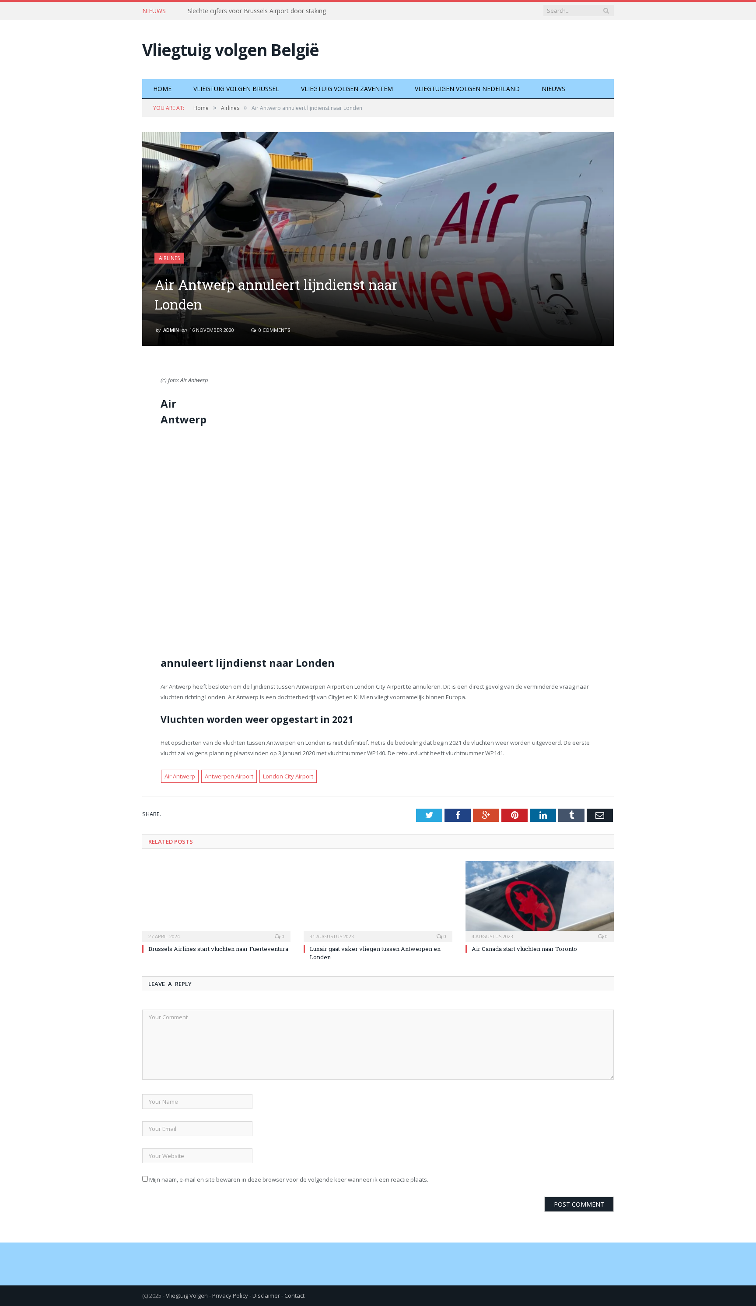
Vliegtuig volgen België (230, 50)
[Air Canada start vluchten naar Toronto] (540, 900)
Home (162, 88)
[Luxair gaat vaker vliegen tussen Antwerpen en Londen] (378, 900)
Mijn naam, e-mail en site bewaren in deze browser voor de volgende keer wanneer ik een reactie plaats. (288, 1179)
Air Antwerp (179, 776)
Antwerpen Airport (229, 776)
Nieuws (553, 88)
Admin (171, 330)
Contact (294, 1295)
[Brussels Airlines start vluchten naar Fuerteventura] (216, 900)
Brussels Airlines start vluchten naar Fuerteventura (259, 11)
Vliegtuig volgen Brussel (236, 88)
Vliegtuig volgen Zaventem (347, 88)
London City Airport (288, 776)
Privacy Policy (230, 1295)
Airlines (169, 258)
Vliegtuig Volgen (187, 1295)
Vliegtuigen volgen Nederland (467, 88)
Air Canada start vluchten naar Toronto (524, 949)
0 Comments (273, 330)
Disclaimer (266, 1295)
